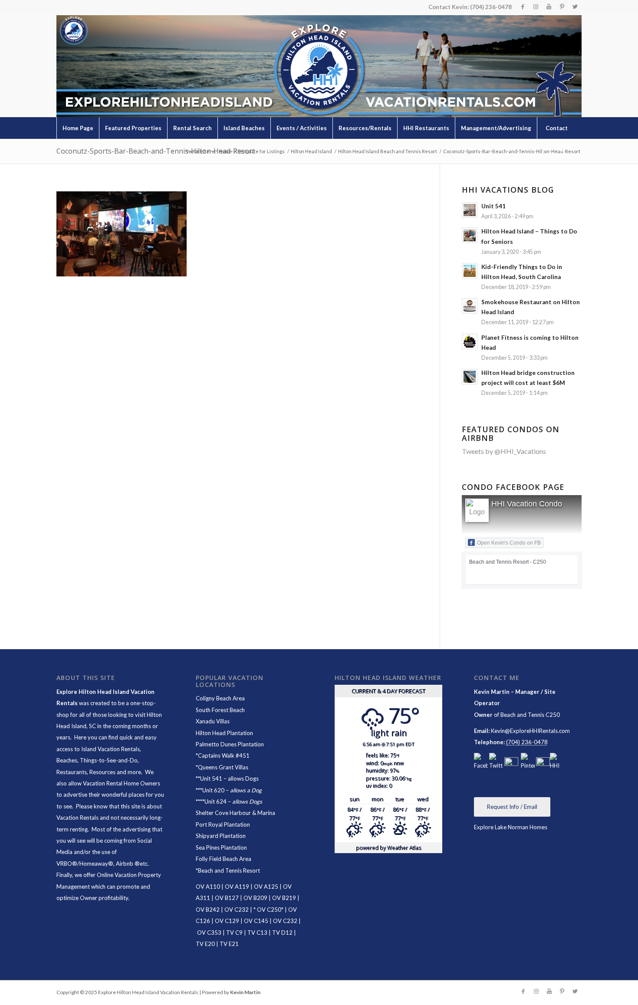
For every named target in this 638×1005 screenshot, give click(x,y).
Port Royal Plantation (223, 824)
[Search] (562, 150)
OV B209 (255, 897)
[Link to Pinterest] (562, 6)
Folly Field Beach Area (223, 858)
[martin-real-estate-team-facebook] (481, 762)
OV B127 (227, 897)
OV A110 (208, 886)
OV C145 (256, 920)
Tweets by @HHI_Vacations (504, 451)
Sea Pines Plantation (221, 847)
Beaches (66, 760)
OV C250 (268, 909)
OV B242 (208, 909)
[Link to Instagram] (535, 6)
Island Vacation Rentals (110, 749)
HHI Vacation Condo (526, 503)
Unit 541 (211, 778)
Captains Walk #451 (224, 755)
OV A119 (237, 886)
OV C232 (236, 909)
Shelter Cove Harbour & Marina (235, 812)
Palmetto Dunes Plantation (230, 744)
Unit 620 (213, 790)
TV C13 (257, 932)
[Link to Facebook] (522, 6)
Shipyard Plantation (221, 835)
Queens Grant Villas (223, 767)
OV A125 (266, 886)
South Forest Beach (220, 709)
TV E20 (205, 943)
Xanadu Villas (213, 721)
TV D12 (282, 932)
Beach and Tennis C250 (530, 714)
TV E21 (229, 943)
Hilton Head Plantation (224, 732)
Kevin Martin (245, 992)
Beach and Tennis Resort (229, 870)
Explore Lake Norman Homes (510, 827)
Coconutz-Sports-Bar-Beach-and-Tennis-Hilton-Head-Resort (155, 151)
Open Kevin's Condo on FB (509, 543)
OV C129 (227, 920)
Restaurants (71, 772)
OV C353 (209, 932)
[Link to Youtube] (549, 6)
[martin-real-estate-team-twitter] (496, 762)
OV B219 (284, 897)
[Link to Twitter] (575, 6)
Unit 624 (215, 801)
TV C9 (234, 932)
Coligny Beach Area (220, 698)
